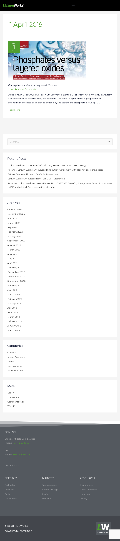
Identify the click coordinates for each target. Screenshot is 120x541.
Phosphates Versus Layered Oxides (33, 85)
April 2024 (12, 218)
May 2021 (12, 258)
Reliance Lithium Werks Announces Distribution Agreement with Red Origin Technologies (55, 170)
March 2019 (13, 294)
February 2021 (14, 267)
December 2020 (16, 272)
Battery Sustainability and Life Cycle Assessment (33, 174)
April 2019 (12, 290)
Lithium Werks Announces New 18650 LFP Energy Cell (36, 178)
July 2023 (12, 227)
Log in (10, 392)
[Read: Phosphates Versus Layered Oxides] (47, 60)
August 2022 (14, 245)
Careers (11, 352)
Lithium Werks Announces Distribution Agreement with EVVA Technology (46, 165)
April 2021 (12, 263)
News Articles (15, 89)
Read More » (15, 109)
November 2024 (16, 214)
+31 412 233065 (21, 443)
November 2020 (16, 276)
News (10, 361)
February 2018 (14, 321)
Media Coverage (16, 357)
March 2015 (13, 330)
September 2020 (16, 281)
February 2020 (15, 285)
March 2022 (13, 249)
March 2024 (13, 223)
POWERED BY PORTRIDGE (18, 531)
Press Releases (15, 370)
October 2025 (14, 209)
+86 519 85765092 (22, 454)
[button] (73, 4)
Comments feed (16, 401)
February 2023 (15, 232)
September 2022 (16, 240)
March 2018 (13, 317)
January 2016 (14, 325)
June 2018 (12, 312)
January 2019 (14, 303)
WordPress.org (15, 406)
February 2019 (14, 299)
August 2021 (13, 254)
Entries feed (13, 397)
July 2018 (12, 308)
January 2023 (14, 236)
